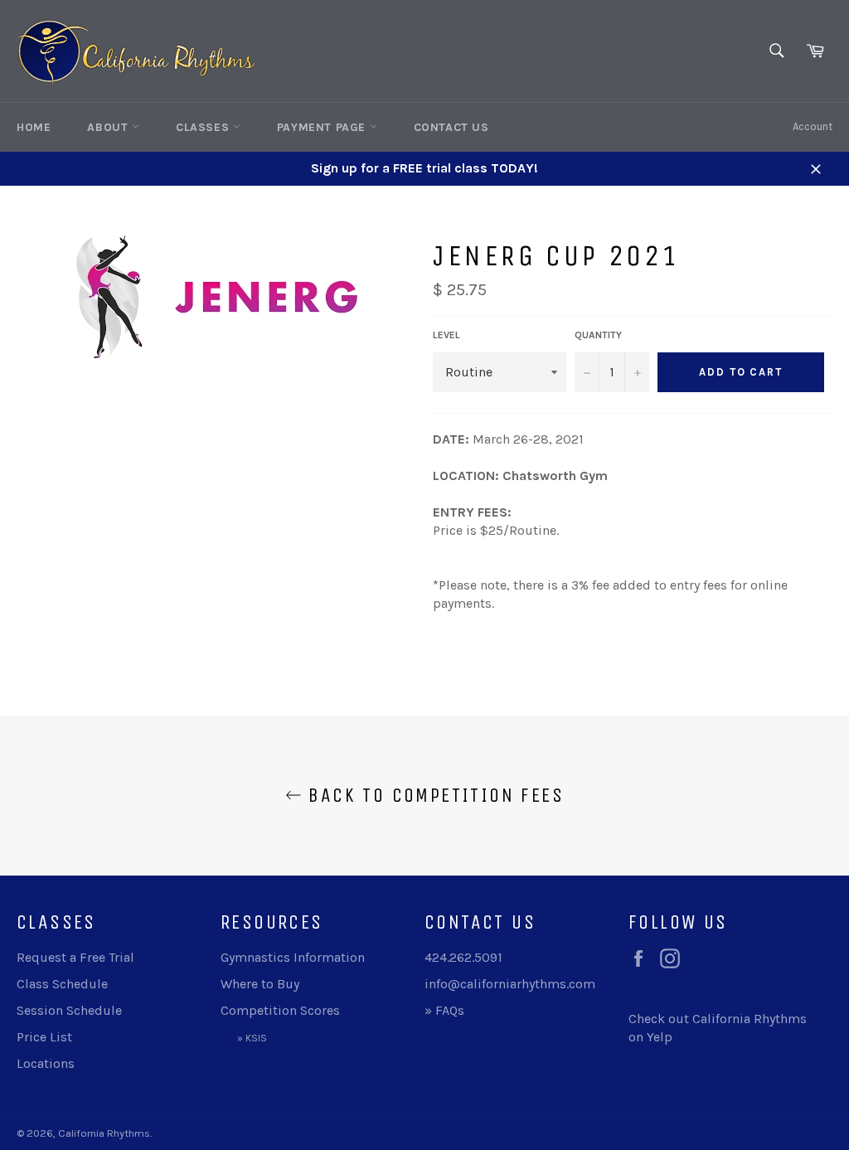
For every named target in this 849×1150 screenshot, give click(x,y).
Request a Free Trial (75, 957)
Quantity (598, 335)
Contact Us (451, 127)
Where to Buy (260, 984)
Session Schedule (69, 1010)
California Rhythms (104, 1133)
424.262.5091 (463, 957)
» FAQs (444, 1010)
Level (446, 335)
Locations (46, 1063)
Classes (204, 127)
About (109, 127)
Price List (44, 1037)
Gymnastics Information (293, 957)
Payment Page (323, 127)
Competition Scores (280, 1010)
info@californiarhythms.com (509, 984)
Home (34, 127)
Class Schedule (62, 984)
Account (812, 126)
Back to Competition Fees (433, 795)
